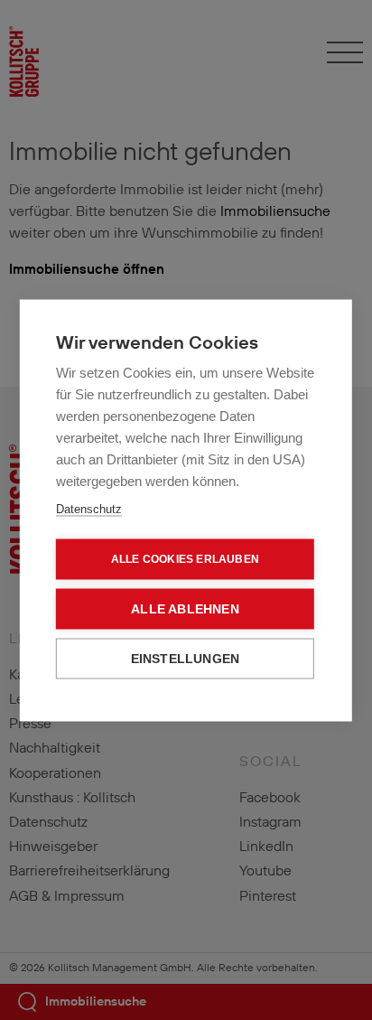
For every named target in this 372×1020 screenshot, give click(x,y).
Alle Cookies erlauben (185, 559)
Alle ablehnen (185, 608)
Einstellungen (185, 658)
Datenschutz (89, 508)
